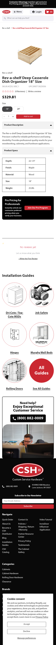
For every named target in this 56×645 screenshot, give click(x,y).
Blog (4, 538)
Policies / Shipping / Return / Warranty (26, 527)
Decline (26, 631)
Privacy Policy (42, 617)
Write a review (34, 92)
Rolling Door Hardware (12, 578)
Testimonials (23, 545)
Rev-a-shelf (6, 28)
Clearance (6, 582)
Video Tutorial (46, 520)
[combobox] (24, 18)
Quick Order (7, 520)
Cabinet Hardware (10, 574)
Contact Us (23, 520)
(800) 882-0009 (12, 486)
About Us (6, 524)
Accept (27, 624)
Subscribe (28, 506)
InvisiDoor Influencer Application (45, 527)
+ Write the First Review (28, 259)
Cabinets (6, 569)
